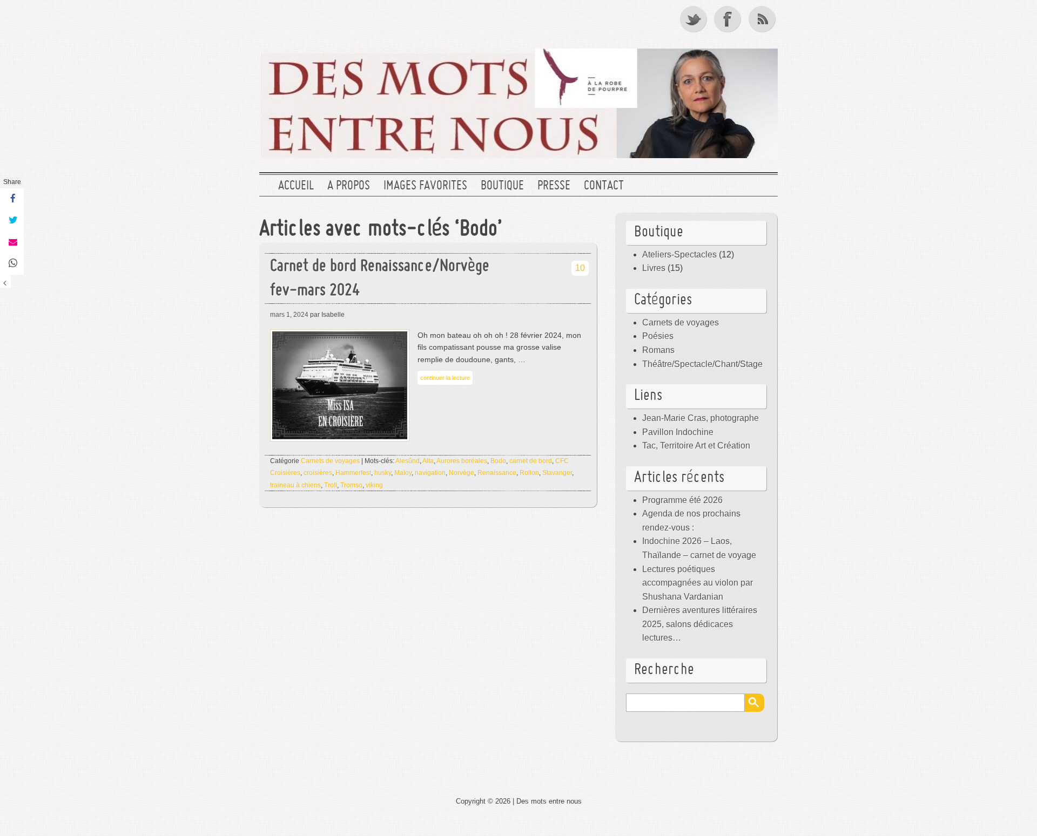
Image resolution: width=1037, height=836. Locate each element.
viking (374, 485)
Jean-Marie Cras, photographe (700, 418)
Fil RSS (763, 18)
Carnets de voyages (330, 461)
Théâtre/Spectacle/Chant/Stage (702, 364)
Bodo (498, 461)
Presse (553, 186)
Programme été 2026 (682, 500)
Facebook (728, 18)
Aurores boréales (461, 461)
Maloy (403, 473)
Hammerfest (353, 473)
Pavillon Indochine (677, 432)
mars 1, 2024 (289, 314)
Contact (604, 186)
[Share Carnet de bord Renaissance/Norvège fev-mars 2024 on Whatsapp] (12, 264)
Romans (658, 350)
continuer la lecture (445, 378)
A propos (348, 186)
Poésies (658, 336)
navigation (430, 473)
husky (382, 473)
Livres (653, 268)
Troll (330, 485)
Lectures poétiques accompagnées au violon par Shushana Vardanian (697, 583)
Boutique (502, 186)
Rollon (529, 473)
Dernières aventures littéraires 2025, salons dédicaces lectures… (699, 624)
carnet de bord (530, 461)
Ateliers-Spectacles (679, 254)
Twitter (694, 18)
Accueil (296, 186)
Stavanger (557, 473)
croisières (318, 473)
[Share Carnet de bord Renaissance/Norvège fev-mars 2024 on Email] (12, 242)
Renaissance (496, 473)
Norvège (461, 473)
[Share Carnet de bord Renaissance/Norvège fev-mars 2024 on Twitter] (12, 221)
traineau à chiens (295, 485)
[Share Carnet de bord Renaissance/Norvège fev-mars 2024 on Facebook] (12, 199)
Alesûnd (407, 461)
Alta (428, 461)
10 (580, 268)
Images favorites (425, 186)
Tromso (351, 485)
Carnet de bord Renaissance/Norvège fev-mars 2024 (379, 279)
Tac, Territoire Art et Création (696, 445)
